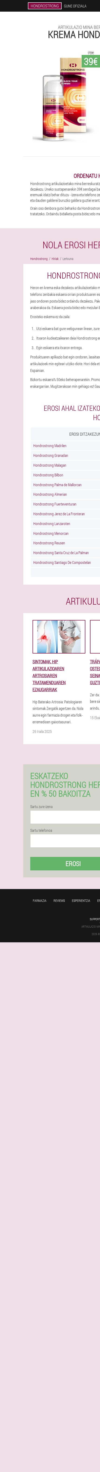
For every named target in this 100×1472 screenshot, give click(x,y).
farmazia (40, 900)
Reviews (59, 900)
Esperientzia (81, 900)
